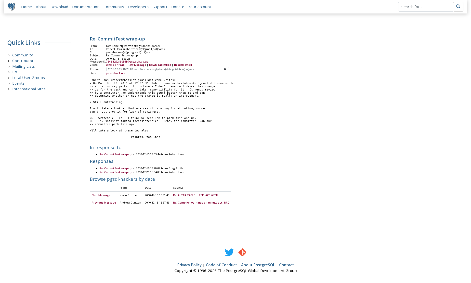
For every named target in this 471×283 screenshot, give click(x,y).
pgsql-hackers (115, 73)
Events (18, 83)
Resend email (183, 64)
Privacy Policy (189, 264)
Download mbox (160, 64)
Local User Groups (28, 77)
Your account (199, 6)
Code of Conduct (221, 264)
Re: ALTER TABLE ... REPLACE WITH (195, 195)
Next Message (101, 195)
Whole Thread (115, 64)
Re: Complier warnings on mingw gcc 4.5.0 (201, 202)
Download (59, 6)
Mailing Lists (23, 66)
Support (160, 6)
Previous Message (104, 202)
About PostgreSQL (258, 264)
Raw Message (137, 64)
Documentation (86, 6)
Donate (177, 6)
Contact (286, 264)
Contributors (24, 60)
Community (114, 6)
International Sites (29, 88)
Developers (138, 6)
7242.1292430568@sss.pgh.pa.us (127, 61)
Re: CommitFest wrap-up (116, 154)
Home (26, 6)
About (41, 6)
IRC (15, 71)
